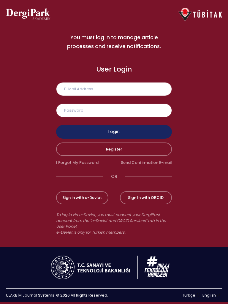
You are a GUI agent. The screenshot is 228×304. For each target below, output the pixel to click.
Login (114, 131)
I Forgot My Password (77, 162)
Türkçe (188, 295)
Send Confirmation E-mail (146, 162)
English (209, 295)
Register (114, 149)
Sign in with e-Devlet (82, 197)
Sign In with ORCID (146, 197)
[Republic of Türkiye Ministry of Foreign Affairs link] (114, 267)
